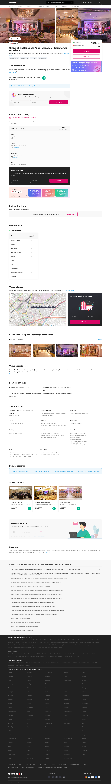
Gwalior (66, 750)
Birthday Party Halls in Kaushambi (81, 662)
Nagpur (29, 727)
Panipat (47, 758)
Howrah (47, 746)
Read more (12, 73)
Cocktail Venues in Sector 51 (22, 656)
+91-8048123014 (13, 79)
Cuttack (84, 754)
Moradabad (30, 715)
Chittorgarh (30, 672)
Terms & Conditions (30, 764)
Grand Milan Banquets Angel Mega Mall (18, 639)
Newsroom (52, 764)
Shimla (28, 754)
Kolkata (10, 719)
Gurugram (47, 735)
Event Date (14, 123)
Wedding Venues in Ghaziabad (64, 471)
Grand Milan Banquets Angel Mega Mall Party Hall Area (33, 645)
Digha (65, 676)
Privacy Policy (42, 764)
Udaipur (10, 731)
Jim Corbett (48, 672)
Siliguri (47, 754)
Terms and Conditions (39, 536)
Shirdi (28, 711)
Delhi (65, 715)
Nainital (47, 688)
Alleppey (47, 703)
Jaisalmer (66, 672)
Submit (59, 180)
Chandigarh (11, 727)
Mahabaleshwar (68, 711)
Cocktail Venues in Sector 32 (64, 654)
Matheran (29, 688)
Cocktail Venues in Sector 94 (71, 656)
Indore (28, 723)
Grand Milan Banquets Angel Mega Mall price (25, 647)
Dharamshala (67, 680)
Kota (83, 672)
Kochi (9, 746)
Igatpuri (10, 707)
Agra (28, 731)
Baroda (29, 735)
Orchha (84, 684)
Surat (65, 731)
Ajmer (9, 688)
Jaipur (84, 719)
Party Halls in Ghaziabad (41, 471)
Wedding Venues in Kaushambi (16, 662)
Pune (65, 719)
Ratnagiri (10, 692)
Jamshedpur (67, 688)
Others (84, 699)
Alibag (28, 692)
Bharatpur (29, 699)
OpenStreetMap (58, 325)
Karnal (28, 746)
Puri (65, 727)
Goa (83, 723)
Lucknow (10, 723)
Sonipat (84, 711)
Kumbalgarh (11, 684)
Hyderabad (85, 715)
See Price (59, 102)
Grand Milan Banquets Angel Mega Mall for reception (35, 642)
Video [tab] (20, 340)
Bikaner (29, 703)
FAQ (20, 764)
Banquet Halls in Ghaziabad (20, 471)
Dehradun (66, 746)
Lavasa (66, 684)
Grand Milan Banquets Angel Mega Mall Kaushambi (43, 639)
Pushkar (47, 695)
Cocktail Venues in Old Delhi (15, 654)
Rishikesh (66, 707)
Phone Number (25, 532)
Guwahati (10, 742)
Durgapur (47, 680)
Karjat (46, 692)
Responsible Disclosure (28, 767)
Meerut (47, 742)
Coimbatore (11, 754)
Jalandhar (48, 750)
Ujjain (9, 758)
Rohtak (10, 672)
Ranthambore (12, 711)
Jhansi (47, 707)
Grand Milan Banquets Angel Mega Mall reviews (61, 645)
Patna (46, 727)
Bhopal (84, 735)
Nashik (84, 739)
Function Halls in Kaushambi (23, 665)
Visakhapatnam (68, 739)
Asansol (10, 699)
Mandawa (29, 676)
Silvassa (10, 715)
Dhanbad (47, 684)
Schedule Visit (85, 321)
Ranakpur (29, 695)
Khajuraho (48, 711)
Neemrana (85, 703)
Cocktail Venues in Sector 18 (31, 654)
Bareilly (29, 684)
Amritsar (47, 739)
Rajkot (28, 750)
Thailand (10, 695)
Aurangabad (30, 758)
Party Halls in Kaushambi (48, 662)
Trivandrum (67, 699)
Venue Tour (86, 56)
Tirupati (84, 680)
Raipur (10, 750)
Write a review (71, 214)
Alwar (9, 680)
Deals (56, 6)
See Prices (86, 51)
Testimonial (64, 6)
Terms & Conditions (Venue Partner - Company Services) (52, 767)
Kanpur (47, 731)
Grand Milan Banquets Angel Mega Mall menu (50, 647)
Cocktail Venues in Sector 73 (47, 654)
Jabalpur (84, 750)
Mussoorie (30, 707)
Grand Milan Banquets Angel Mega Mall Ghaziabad (71, 639)
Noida (83, 731)
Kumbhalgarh (85, 695)
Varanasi (29, 739)
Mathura (10, 676)
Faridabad (66, 735)
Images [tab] (12, 340)
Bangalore (29, 719)
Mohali (10, 703)
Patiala (84, 692)
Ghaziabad (67, 723)
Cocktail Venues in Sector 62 (38, 656)
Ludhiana (10, 735)
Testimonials (62, 764)
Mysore (47, 699)
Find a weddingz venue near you (56, 2)
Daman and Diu (68, 758)
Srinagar (84, 688)
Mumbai (47, 715)
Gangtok (66, 692)
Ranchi (84, 742)
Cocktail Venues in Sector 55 (55, 656)
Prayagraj (84, 746)
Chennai (47, 719)
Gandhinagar (67, 754)
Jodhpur (66, 742)
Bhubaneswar (12, 739)
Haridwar (84, 707)
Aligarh (29, 680)
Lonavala (66, 703)
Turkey (65, 695)
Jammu (84, 676)
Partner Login (11, 764)
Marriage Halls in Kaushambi (33, 662)
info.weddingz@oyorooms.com (19, 777)
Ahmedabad (48, 723)
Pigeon (51, 325)
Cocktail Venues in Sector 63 (80, 654)
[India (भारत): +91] (15, 532)
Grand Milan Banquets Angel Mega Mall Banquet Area (64, 642)
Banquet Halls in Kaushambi (64, 662)
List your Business (74, 764)
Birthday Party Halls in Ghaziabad (88, 471)
